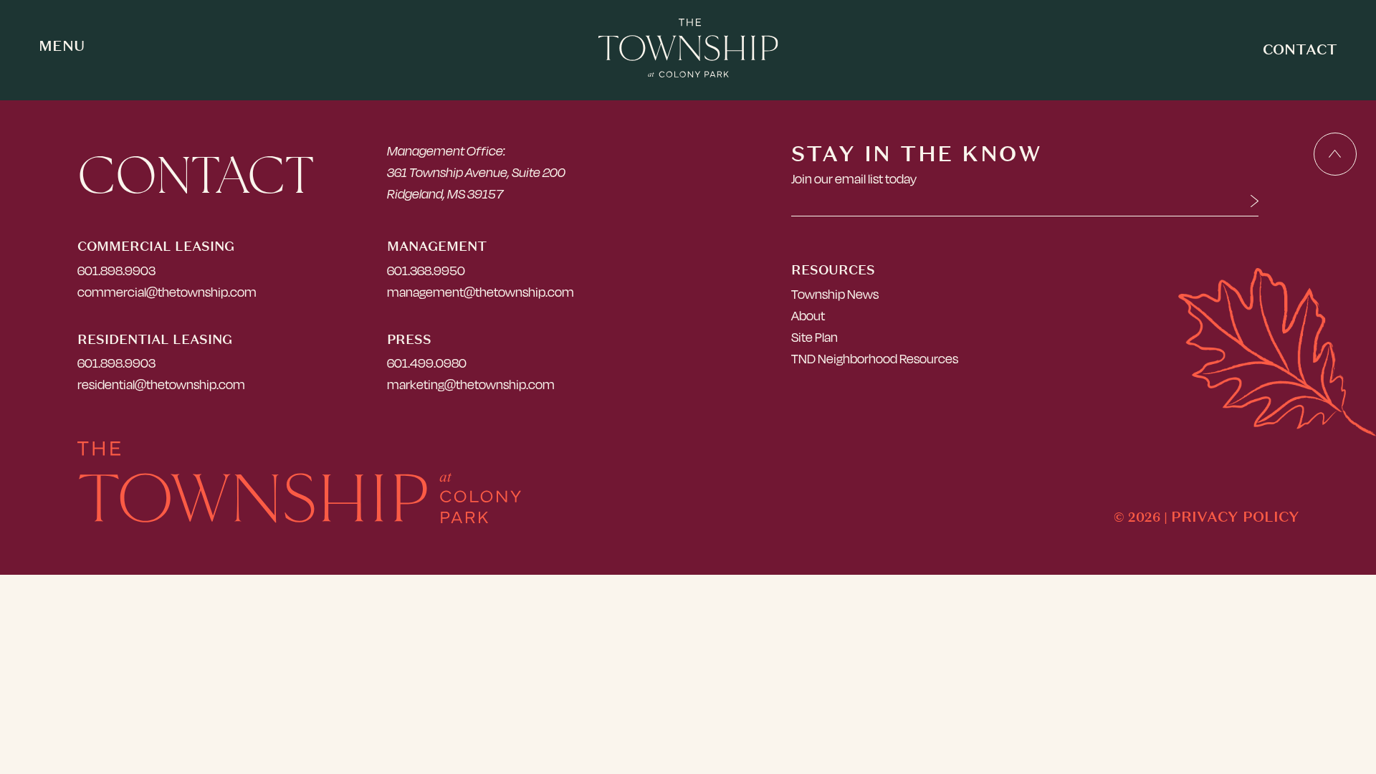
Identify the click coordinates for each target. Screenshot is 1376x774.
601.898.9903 (116, 270)
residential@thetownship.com (161, 384)
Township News (835, 294)
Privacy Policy (1235, 516)
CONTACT (1300, 49)
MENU (62, 46)
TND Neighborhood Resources (874, 358)
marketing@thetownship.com (471, 384)
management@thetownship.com (480, 292)
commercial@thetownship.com (167, 292)
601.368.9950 (426, 270)
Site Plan (814, 337)
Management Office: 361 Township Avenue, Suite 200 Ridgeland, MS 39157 (476, 172)
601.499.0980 (427, 363)
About (808, 315)
